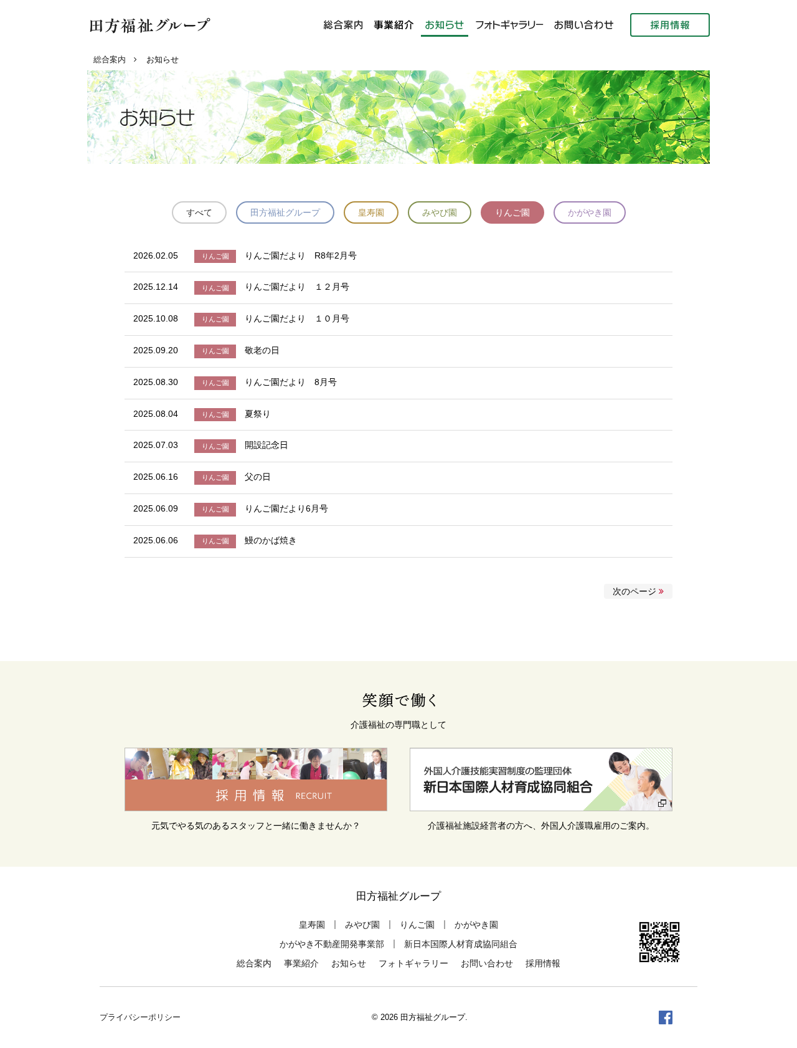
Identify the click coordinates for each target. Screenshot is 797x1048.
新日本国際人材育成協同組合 (460, 944)
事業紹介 (301, 963)
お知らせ (348, 963)
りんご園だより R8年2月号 (301, 255)
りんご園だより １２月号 (297, 287)
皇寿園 (371, 212)
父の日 (258, 477)
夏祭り (258, 414)
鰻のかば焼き (271, 540)
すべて (199, 212)
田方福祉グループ (285, 212)
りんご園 (512, 212)
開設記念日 (266, 445)
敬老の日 (262, 350)
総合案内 (109, 59)
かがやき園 (589, 212)
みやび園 (439, 212)
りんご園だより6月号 (286, 508)
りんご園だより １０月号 (297, 318)
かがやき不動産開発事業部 (332, 944)
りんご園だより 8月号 (291, 382)
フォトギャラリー (413, 963)
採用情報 (543, 963)
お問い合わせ (487, 963)
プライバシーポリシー (140, 1017)
